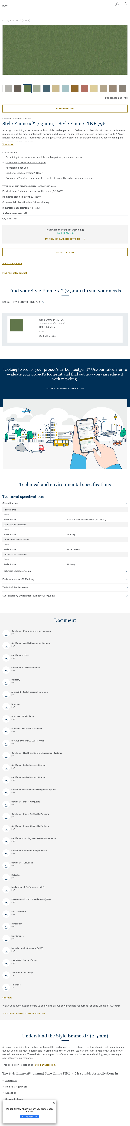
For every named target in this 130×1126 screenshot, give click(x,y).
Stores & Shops (14, 1099)
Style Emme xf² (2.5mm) (18, 20)
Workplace (11, 1080)
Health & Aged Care (16, 1086)
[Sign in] (117, 4)
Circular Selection (45, 1064)
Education (10, 1092)
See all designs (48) (116, 97)
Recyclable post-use (17, 167)
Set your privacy (29, 1117)
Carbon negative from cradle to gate (26, 162)
